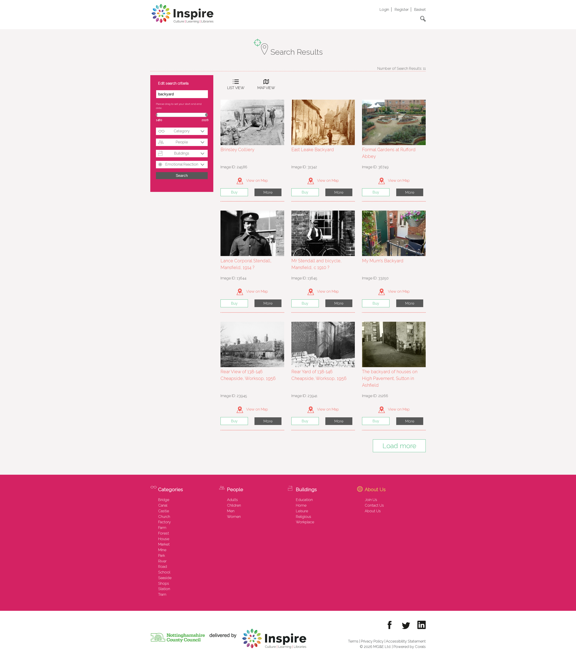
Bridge (163, 499)
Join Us (371, 499)
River (162, 561)
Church (164, 516)
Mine (162, 550)
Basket (420, 9)
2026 (205, 120)
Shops (163, 583)
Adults (232, 499)
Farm (162, 527)
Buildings (181, 153)
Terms (353, 641)
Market (164, 544)
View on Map (256, 180)
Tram (162, 594)
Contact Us (374, 505)
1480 (159, 120)
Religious (303, 516)
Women (234, 516)
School (164, 572)
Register (402, 9)
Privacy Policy (372, 641)
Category (182, 131)
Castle (163, 511)
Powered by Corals (410, 646)
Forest (163, 533)
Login (384, 9)
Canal (162, 505)
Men (230, 511)
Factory (164, 522)
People (182, 142)
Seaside (164, 577)
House (163, 539)
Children (234, 505)
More (267, 192)
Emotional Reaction (181, 164)
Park (161, 555)
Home (301, 505)
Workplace (305, 522)
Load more (399, 446)
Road (162, 566)
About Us (373, 511)
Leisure (302, 511)
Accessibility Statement (406, 641)
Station (164, 589)
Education (304, 499)
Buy (234, 192)
